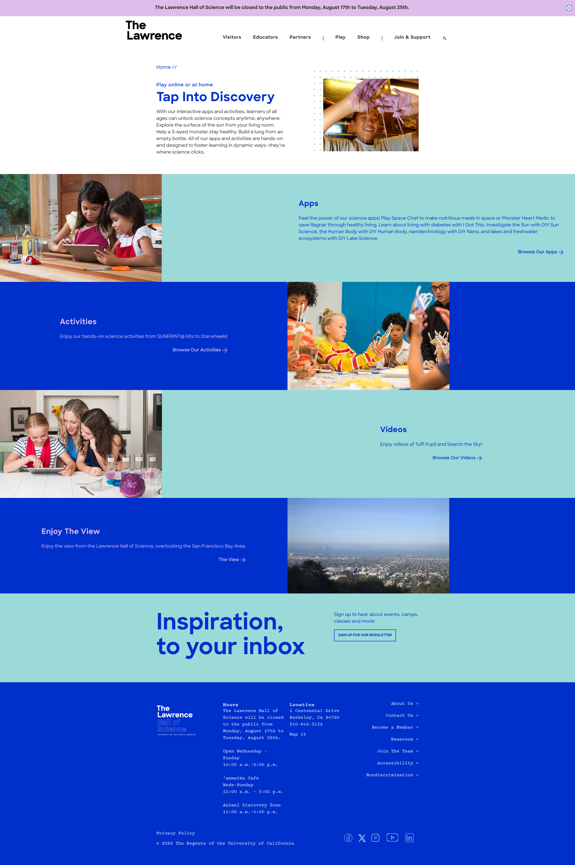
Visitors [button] (232, 37)
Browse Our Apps (537, 252)
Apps (309, 204)
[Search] (444, 39)
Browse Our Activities (197, 350)
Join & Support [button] (412, 37)
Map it (298, 735)
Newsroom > (405, 740)
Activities (78, 322)
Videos (393, 430)
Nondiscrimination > (392, 775)
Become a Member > (395, 728)
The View (229, 560)
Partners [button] (300, 37)
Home (163, 67)
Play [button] (340, 37)
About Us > (405, 704)
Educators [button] (265, 37)
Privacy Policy (175, 834)
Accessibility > (398, 763)
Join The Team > (398, 751)
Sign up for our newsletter (365, 635)
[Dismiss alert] (569, 8)
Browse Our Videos (454, 458)
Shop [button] (363, 37)
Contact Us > (402, 716)
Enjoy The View (71, 532)
